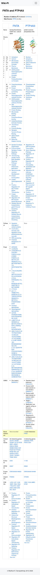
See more (12, 557)
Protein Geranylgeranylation (16, 181)
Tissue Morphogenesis (16, 521)
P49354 (12, 477)
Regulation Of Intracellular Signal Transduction (15, 539)
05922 (26, 466)
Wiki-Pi (5, 3)
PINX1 (26, 433)
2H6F (18, 486)
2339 (11, 461)
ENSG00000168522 (15, 471)
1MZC (11, 484)
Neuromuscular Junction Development (15, 172)
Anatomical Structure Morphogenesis (16, 517)
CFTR (16, 442)
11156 (26, 461)
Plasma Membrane (14, 67)
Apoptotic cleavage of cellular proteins (16, 225)
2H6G (11, 488)
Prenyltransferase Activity (16, 85)
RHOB (11, 452)
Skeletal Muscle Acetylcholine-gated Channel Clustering (16, 206)
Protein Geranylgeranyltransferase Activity (16, 95)
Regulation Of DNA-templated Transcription (30, 146)
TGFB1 (12, 455)
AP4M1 (16, 441)
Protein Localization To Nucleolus (30, 519)
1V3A (29, 482)
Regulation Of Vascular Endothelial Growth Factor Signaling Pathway (30, 174)
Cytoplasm (14, 57)
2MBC (33, 482)
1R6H (25, 482)
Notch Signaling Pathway (30, 151)
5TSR (25, 484)
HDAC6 (12, 446)
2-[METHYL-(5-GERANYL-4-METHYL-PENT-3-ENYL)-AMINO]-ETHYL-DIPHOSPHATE (16, 324)
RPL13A (16, 452)
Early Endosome (31, 62)
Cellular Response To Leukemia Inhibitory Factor (30, 204)
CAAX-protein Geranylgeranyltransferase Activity (16, 101)
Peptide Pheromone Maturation (14, 166)
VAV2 (15, 457)
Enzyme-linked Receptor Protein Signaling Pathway (16, 151)
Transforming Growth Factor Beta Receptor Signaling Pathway (15, 159)
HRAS (16, 446)
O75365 (26, 477)
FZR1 (29, 442)
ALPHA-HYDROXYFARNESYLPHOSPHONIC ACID (16, 315)
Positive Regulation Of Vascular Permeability (30, 162)
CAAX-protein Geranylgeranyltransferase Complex (16, 72)
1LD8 (18, 482)
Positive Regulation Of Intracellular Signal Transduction (15, 504)
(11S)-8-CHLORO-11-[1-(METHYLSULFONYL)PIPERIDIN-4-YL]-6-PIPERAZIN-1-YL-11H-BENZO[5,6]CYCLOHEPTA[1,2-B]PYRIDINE (16, 279)
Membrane (29, 68)
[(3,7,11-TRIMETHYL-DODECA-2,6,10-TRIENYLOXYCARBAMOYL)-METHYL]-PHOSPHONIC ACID (16, 297)
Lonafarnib (14, 249)
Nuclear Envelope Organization (16, 145)
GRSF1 (16, 444)
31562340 (29, 402)
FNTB (20, 442)
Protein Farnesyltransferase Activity (16, 90)
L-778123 (14, 289)
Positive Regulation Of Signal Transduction (15, 527)
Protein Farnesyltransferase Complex (16, 79)
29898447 (29, 391)
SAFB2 (12, 453)
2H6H (15, 488)
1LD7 (15, 482)
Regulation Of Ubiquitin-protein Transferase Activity (30, 538)
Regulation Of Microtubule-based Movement (16, 199)
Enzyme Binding (16, 128)
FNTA (16, 25)
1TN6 (11, 486)
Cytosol (13, 59)
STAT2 (16, 453)
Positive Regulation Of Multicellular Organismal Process (15, 551)
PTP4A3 (30, 25)
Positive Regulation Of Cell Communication (16, 496)
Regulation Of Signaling (15, 545)
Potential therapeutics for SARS (16, 241)
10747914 (28, 16)
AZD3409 (14, 247)
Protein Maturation (14, 195)
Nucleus (28, 57)
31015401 (29, 413)
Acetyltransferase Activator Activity (16, 122)
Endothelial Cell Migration (30, 167)
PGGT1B (12, 450)
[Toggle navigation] (36, 3)
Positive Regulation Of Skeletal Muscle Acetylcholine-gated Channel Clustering (16, 215)
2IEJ (11, 490)
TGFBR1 (16, 455)
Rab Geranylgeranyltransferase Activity (16, 106)
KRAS (16, 448)
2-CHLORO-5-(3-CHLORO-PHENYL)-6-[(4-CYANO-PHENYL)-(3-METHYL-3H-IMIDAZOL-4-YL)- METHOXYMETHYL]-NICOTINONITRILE (16, 260)
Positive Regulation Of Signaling (15, 511)
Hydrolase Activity (29, 98)
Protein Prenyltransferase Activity (16, 117)
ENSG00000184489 (30, 471)
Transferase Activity (14, 125)
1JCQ (11, 482)
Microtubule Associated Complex (14, 62)
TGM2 (11, 457)
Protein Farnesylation (15, 177)
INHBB (12, 448)
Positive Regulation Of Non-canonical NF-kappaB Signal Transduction (30, 185)
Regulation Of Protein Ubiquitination (30, 531)
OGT (19, 448)
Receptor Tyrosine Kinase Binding (16, 132)
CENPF (12, 442)
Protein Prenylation (29, 514)
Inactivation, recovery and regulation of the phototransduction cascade (16, 232)
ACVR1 (12, 441)
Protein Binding (16, 110)
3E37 (14, 490)
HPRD (14, 19)
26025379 (14, 382)
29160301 (29, 422)
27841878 (29, 384)
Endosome (29, 61)
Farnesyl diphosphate (15, 306)
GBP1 (11, 444)
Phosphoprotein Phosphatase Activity (30, 86)
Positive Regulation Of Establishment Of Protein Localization (31, 196)
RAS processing (16, 238)
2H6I (18, 488)
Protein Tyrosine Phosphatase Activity (30, 91)
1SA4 (18, 484)
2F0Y (14, 486)
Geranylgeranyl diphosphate (15, 310)
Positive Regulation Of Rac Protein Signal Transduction (15, 188)
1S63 (15, 484)
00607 (11, 466)
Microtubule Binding (14, 113)
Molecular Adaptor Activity (16, 140)
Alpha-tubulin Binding (15, 136)
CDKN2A (26, 441)
